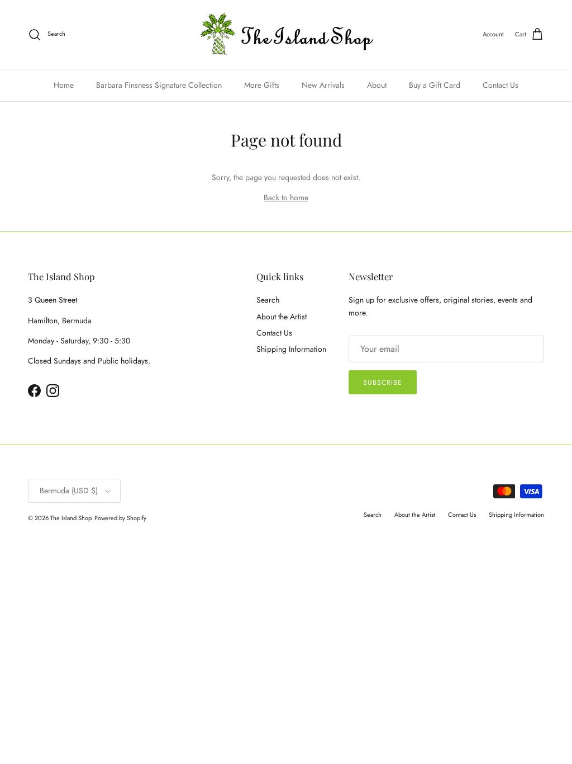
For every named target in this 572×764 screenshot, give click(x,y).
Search (267, 299)
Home (64, 85)
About (377, 85)
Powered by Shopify (120, 517)
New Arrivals (323, 85)
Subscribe (382, 383)
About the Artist (281, 316)
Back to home (286, 197)
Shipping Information (291, 349)
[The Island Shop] (286, 34)
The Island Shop (70, 517)
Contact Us (500, 85)
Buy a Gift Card (434, 85)
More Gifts (261, 85)
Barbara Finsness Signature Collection (159, 85)
